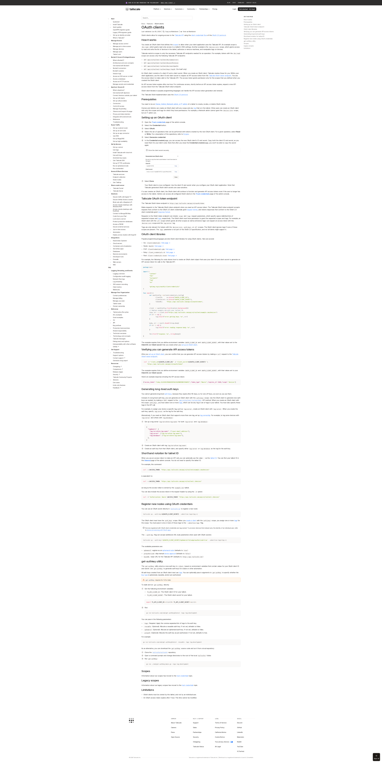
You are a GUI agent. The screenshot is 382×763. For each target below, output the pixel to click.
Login (234, 9)
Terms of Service (221, 723)
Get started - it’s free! (247, 9)
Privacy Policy (219, 727)
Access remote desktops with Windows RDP (122, 205)
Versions (115, 380)
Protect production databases (123, 221)
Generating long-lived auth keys (254, 34)
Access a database (119, 79)
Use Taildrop (117, 182)
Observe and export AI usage (122, 111)
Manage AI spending (119, 109)
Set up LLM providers (120, 101)
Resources (114, 363)
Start (112, 19)
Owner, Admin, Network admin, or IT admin (171, 104)
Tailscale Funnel (118, 188)
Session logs (117, 73)
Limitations (247, 48)
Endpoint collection (119, 177)
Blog (228, 2)
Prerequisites (248, 22)
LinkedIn (240, 732)
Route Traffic (115, 125)
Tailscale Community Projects (122, 377)
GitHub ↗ (116, 347)
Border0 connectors (119, 68)
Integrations (115, 238)
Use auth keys (117, 155)
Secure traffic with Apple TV (122, 197)
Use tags (116, 150)
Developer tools (118, 257)
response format (164, 212)
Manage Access (116, 41)
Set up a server (118, 147)
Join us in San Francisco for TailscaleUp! (151, 2)
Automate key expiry (119, 158)
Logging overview (119, 273)
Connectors (117, 103)
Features (150, 24)
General (147, 460)
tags (159, 218)
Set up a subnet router (120, 128)
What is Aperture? (119, 90)
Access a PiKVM (118, 224)
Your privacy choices (222, 742)
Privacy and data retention (121, 114)
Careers (173, 727)
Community (191, 9)
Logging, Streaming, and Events (122, 271)
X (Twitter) (240, 751)
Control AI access (118, 106)
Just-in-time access (119, 229)
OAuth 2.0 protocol (219, 35)
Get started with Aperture (121, 93)
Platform (156, 9)
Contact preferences (120, 295)
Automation (116, 232)
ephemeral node (168, 550)
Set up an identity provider (121, 35)
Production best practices (121, 328)
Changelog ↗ (117, 366)
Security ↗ (116, 374)
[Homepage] (134, 720)
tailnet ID (213, 458)
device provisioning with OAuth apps (159, 530)
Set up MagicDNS (118, 138)
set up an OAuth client (189, 345)
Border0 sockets (118, 71)
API (114, 323)
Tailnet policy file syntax (121, 312)
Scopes (186, 134)
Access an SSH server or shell (122, 76)
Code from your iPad (119, 216)
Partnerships (203, 9)
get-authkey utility (250, 41)
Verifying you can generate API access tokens (259, 31)
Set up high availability (120, 141)
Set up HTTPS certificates (121, 163)
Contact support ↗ (119, 358)
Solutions (167, 9)
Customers (179, 9)
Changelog (196, 742)
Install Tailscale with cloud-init (122, 152)
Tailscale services (118, 174)
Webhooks (116, 289)
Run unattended (118, 168)
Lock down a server (119, 219)
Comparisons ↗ (118, 369)
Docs (234, 2)
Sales (195, 727)
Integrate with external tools (122, 117)
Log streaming (117, 282)
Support (195, 723)
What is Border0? (118, 60)
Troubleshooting (118, 122)
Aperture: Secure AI (117, 87)
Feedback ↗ (117, 388)
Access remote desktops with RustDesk (122, 210)
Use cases (116, 382)
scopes (175, 45)
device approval (170, 554)
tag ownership (205, 415)
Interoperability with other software (124, 344)
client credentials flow (199, 35)
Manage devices (118, 49)
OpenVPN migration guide (121, 30)
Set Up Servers (116, 144)
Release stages (118, 372)
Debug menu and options (121, 341)
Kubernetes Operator (120, 241)
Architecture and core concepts (123, 63)
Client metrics (117, 287)
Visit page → (165, 243)
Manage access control (120, 44)
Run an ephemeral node (120, 166)
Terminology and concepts (122, 336)
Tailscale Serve (118, 191)
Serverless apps (118, 249)
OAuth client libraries (250, 29)
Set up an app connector (121, 133)
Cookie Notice (220, 737)
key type (144, 575)
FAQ (109, 267)
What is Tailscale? (118, 38)
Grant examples (118, 317)
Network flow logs (119, 279)
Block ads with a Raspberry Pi (122, 202)
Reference (116, 119)
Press (173, 732)
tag (195, 108)
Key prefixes (117, 325)
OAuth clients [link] (159, 24)
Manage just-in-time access (122, 46)
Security (196, 737)
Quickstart (116, 22)
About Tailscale (176, 723)
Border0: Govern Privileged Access (123, 57)
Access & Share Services (119, 171)
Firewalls (116, 259)
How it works (248, 20)
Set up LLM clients (119, 98)
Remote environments (120, 254)
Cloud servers (117, 243)
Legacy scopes (249, 46)
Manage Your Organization (120, 292)
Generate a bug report (120, 360)
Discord (239, 723)
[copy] (238, 267)
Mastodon (240, 737)
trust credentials (182, 676)
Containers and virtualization (122, 246)
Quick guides (117, 27)
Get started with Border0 (121, 65)
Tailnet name (117, 303)
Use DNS (116, 136)
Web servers (117, 262)
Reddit (239, 742)
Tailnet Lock (117, 54)
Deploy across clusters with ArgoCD (124, 235)
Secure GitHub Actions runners (123, 199)
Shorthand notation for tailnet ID (254, 36)
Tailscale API (179, 35)
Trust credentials (158, 122)
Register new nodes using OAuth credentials (258, 39)
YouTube (240, 746)
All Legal (218, 746)
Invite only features (119, 385)
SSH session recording (120, 284)
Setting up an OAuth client (252, 24)
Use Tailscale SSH (119, 160)
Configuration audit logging (122, 276)
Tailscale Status (198, 746)
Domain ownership (119, 306)
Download (241, 2)
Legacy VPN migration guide (122, 32)
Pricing (214, 9)
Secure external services (121, 227)
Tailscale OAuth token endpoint (220, 76)
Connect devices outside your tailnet (125, 95)
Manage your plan (119, 301)
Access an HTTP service (121, 81)
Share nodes (117, 180)
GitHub (239, 727)
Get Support (115, 349)
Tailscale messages (119, 339)
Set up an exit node (119, 130)
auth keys (168, 394)
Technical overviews (119, 333)
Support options (118, 355)
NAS (114, 265)
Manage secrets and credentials (123, 84)
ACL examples (117, 315)
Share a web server (117, 185)
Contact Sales (251, 2)
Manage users (117, 52)
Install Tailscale (118, 24)
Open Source (175, 737)
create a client (191, 520)
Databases (116, 251)
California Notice (220, 732)
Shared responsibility (120, 331)
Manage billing (117, 298)
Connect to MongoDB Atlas (122, 213)
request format (192, 210)
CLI (114, 320)
